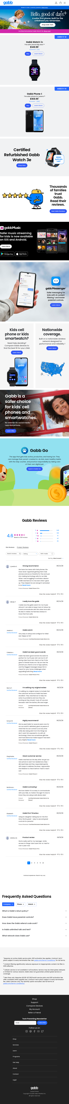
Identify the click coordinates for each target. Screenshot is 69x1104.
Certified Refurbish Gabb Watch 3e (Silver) (38, 706)
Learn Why (10, 431)
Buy (28, 54)
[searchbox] (12, 553)
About (15, 1068)
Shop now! (47, 31)
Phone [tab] (19, 904)
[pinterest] (30, 1031)
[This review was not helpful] (61, 594)
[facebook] (34, 1031)
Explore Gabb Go (34, 469)
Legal (14, 1080)
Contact (16, 1074)
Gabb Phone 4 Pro (34, 588)
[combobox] (30, 553)
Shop (34, 999)
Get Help (16, 1062)
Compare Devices (34, 1006)
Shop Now (22, 165)
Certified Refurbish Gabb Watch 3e (39, 639)
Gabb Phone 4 (33, 743)
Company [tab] (7, 904)
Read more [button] (26, 585)
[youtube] (38, 1031)
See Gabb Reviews (58, 211)
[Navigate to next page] (43, 862)
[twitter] (42, 1031)
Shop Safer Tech (47, 25)
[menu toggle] (65, 3)
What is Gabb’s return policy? (15, 911)
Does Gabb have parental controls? (18, 917)
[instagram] (26, 1031)
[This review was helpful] (58, 594)
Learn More (38, 54)
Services (16, 1045)
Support (34, 1002)
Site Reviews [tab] (10, 547)
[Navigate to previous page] (25, 862)
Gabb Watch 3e (33, 617)
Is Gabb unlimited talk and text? (16, 929)
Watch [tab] (30, 904)
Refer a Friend (34, 1012)
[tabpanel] (34, 716)
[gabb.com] (8, 3)
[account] (56, 3)
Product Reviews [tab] (23, 547)
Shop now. (45, 7)
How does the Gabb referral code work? (19, 923)
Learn (15, 1051)
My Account (34, 1009)
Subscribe (42, 1023)
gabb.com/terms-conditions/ (44, 960)
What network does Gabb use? (16, 935)
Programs (16, 1057)
